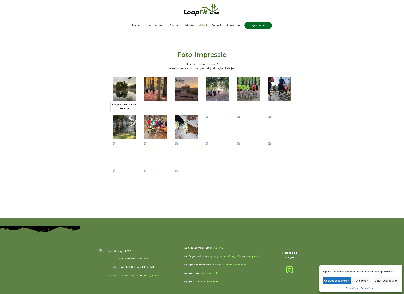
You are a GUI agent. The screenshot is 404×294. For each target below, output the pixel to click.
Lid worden (233, 25)
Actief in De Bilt (210, 281)
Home (136, 25)
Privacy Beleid (151, 275)
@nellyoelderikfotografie (225, 256)
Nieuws (189, 25)
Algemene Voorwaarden (122, 275)
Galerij (203, 25)
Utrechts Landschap (234, 264)
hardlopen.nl (209, 272)
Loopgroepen (153, 25)
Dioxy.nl (217, 247)
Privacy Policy (352, 288)
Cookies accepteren (336, 280)
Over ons (175, 25)
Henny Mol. (252, 256)
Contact (216, 25)
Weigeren (362, 280)
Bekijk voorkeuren (386, 280)
